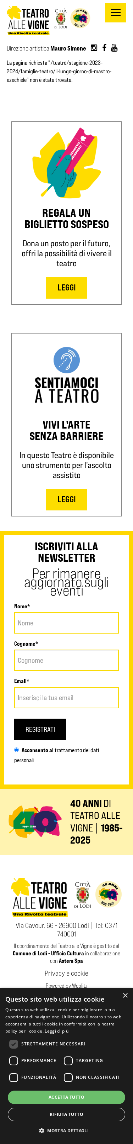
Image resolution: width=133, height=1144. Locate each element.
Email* (21, 680)
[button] (66, 1131)
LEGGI (66, 287)
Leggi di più (56, 1031)
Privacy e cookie (66, 973)
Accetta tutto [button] (66, 1097)
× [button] (125, 995)
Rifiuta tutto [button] (66, 1114)
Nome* (22, 606)
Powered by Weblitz (66, 985)
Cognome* (26, 643)
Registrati (40, 729)
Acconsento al (38, 750)
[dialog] (66, 1066)
